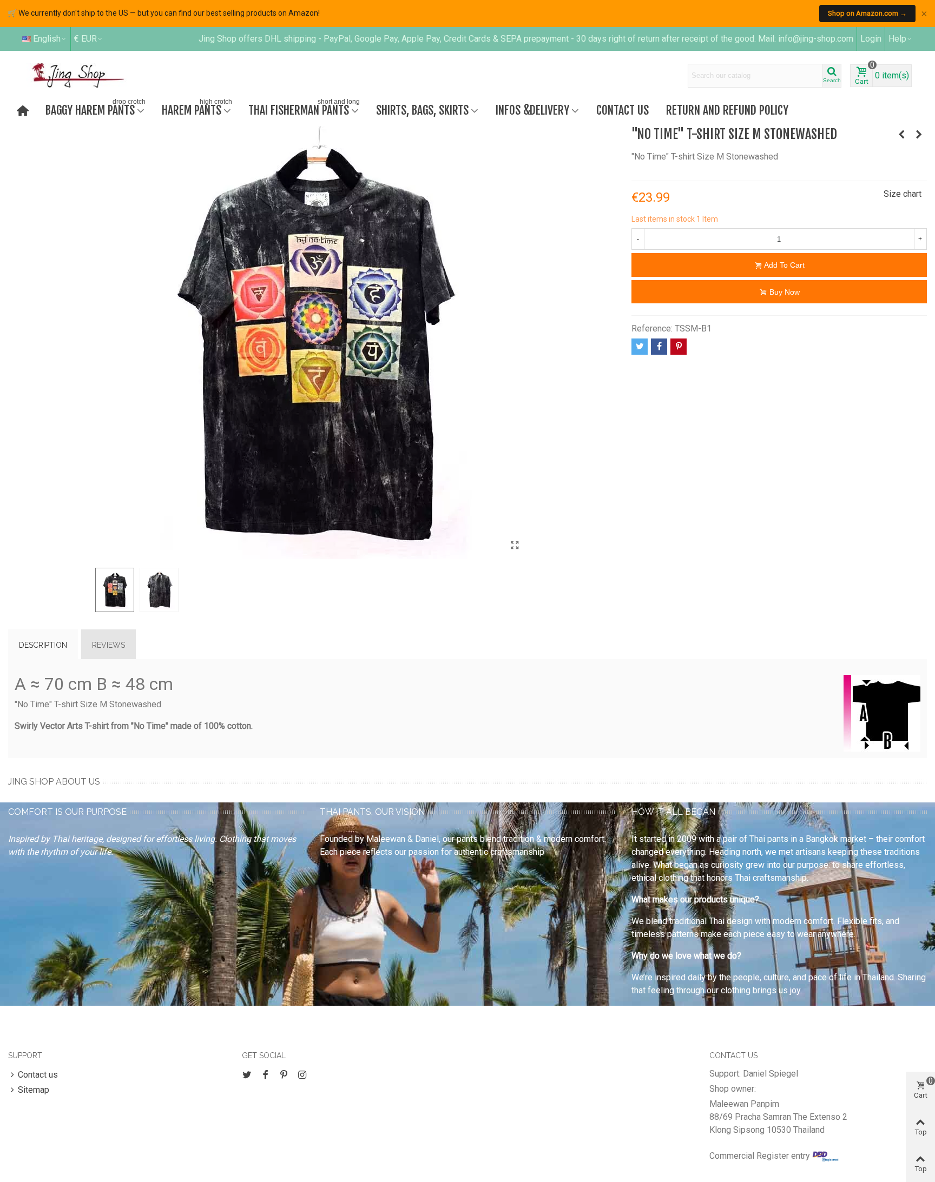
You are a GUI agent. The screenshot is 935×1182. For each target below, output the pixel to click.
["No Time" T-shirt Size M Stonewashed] (514, 545)
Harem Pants (197, 109)
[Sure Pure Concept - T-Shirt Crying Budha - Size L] (919, 135)
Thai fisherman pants (304, 109)
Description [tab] (43, 645)
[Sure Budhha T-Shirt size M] (901, 135)
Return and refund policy (727, 110)
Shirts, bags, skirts (422, 110)
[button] (900, 39)
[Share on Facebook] (659, 346)
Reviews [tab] (108, 645)
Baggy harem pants (95, 109)
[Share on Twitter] (639, 346)
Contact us (622, 110)
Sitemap (33, 1090)
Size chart (902, 194)
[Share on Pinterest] (678, 346)
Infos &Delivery (532, 110)
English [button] (47, 39)
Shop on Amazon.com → (867, 13)
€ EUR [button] (85, 39)
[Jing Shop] (91, 75)
